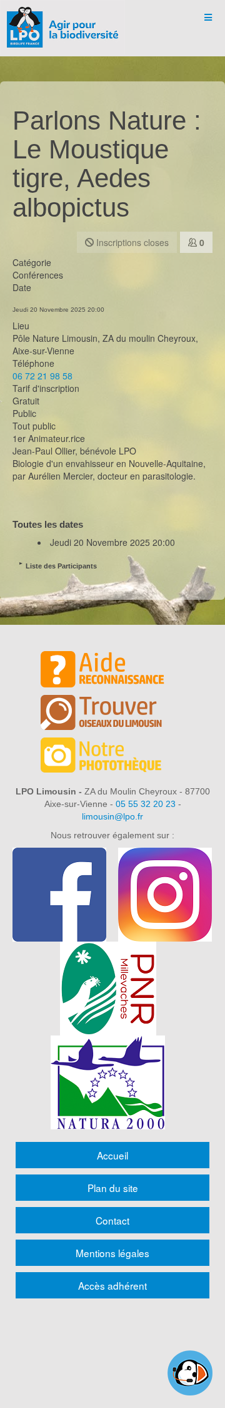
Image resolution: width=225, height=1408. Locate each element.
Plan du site (113, 1188)
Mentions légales (112, 1253)
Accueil (112, 1155)
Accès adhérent (112, 1285)
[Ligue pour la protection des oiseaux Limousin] (62, 17)
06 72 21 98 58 (42, 375)
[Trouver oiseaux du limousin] (112, 714)
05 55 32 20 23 (146, 804)
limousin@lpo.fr (112, 816)
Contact (112, 1220)
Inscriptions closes (131, 242)
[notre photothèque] (112, 757)
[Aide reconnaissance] (112, 671)
